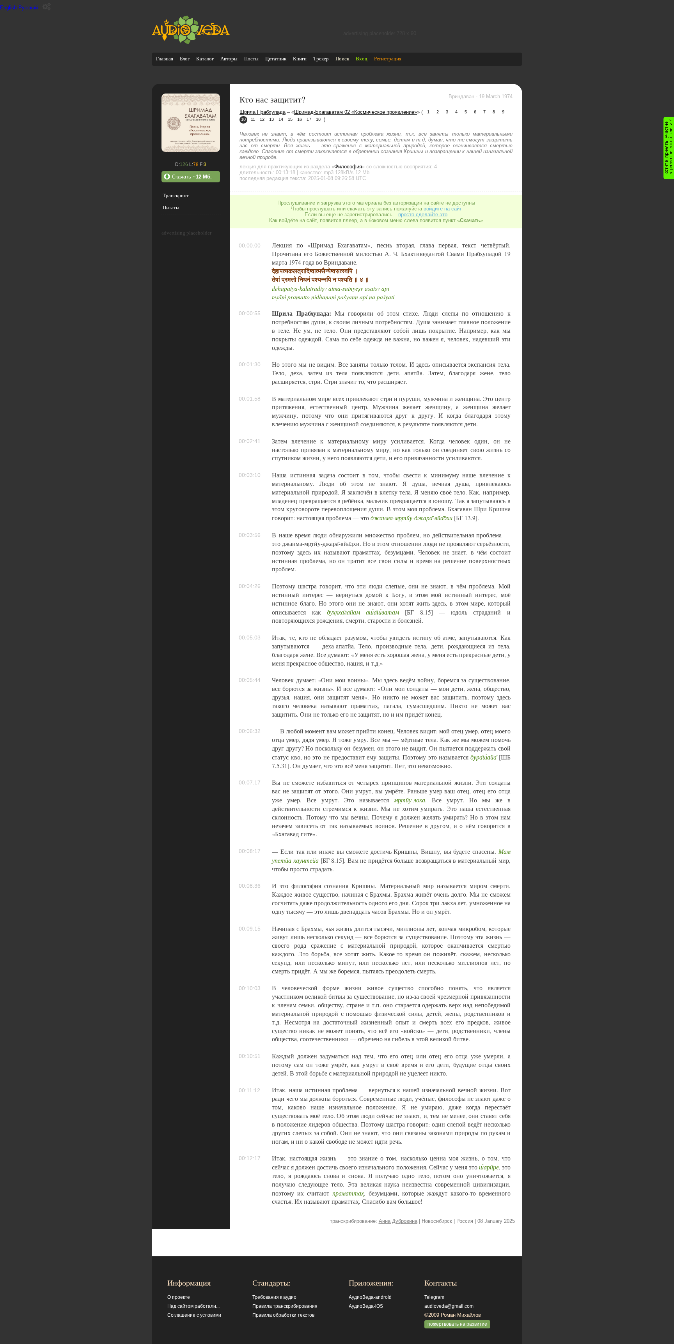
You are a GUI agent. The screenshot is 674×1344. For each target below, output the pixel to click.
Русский (28, 8)
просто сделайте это (422, 214)
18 (318, 119)
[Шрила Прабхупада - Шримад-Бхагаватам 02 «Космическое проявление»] (190, 150)
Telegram (434, 1297)
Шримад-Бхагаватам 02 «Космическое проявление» (355, 112)
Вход (361, 59)
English (8, 8)
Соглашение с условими (194, 1315)
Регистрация (387, 59)
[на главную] (191, 42)
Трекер (321, 59)
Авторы (229, 59)
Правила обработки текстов (283, 1315)
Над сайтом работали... (193, 1306)
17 (309, 119)
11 (253, 119)
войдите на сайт (443, 209)
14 (280, 119)
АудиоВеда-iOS (366, 1306)
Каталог (205, 59)
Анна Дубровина (398, 1221)
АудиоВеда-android (370, 1297)
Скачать (192, 177)
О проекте (178, 1297)
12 (262, 119)
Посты (251, 59)
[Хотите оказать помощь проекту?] (668, 148)
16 (299, 119)
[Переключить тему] (46, 7)
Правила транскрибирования (284, 1306)
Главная (164, 59)
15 (290, 119)
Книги (300, 59)
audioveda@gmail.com (449, 1306)
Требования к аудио (274, 1297)
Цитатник (275, 59)
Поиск (342, 59)
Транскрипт (176, 195)
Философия (348, 167)
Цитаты (171, 207)
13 (271, 119)
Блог (185, 59)
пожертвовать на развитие (457, 1324)
